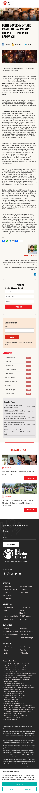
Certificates (24, 593)
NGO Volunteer (27, 675)
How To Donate (27, 705)
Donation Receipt (26, 638)
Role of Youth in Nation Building (13, 713)
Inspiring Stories (10, 378)
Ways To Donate (9, 709)
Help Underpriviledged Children (13, 693)
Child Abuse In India (9, 687)
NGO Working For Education (12, 697)
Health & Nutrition (10, 369)
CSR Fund (20, 717)
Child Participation (24, 677)
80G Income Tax (26, 685)
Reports (23, 650)
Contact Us (24, 634)
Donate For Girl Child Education (25, 707)
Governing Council (10, 589)
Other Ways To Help (11, 631)
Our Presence (25, 607)
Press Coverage (25, 647)
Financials (7, 598)
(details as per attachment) (9, 761)
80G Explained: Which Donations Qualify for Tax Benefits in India (14, 412)
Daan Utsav (18, 675)
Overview (7, 586)
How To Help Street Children (12, 685)
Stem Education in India (10, 719)
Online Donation (8, 666)
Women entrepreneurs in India (21, 711)
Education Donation (24, 664)
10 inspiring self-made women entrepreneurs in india (13, 406)
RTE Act (21, 695)
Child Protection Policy (10, 695)
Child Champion (8, 675)
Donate (6, 628)
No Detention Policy (10, 717)
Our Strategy (8, 607)
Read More (30, 478)
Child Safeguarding (11, 634)
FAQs (6, 653)
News (6, 650)
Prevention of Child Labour (12, 681)
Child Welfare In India (10, 670)
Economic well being (11, 616)
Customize (10, 789)
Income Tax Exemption (10, 664)
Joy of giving (7, 711)
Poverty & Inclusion (11, 381)
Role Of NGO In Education (11, 699)
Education (8, 361)
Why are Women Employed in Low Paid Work (17, 715)
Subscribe (11, 544)
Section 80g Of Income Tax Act (12, 705)
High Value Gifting (26, 631)
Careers (6, 638)
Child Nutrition (22, 670)
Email (7, 326)
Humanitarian (9, 373)
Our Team (23, 589)
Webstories (24, 653)
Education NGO (8, 671)
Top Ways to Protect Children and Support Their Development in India (15, 417)
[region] (19, 781)
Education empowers (22, 679)
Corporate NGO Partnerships (23, 666)
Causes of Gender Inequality (25, 687)
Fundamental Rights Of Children (13, 683)
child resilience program (21, 671)
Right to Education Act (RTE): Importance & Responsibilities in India (14, 432)
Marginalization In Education (12, 689)
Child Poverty (30, 673)
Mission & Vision (26, 586)
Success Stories (9, 394)
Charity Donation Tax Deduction (13, 703)
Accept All (19, 784)
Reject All (28, 789)
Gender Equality (20, 668)
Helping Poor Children (10, 677)
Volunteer (23, 628)
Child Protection (10, 357)
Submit (11, 337)
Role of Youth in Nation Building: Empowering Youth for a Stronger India (14, 424)
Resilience (8, 386)
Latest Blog (8, 647)
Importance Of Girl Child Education (14, 691)
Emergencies (9, 365)
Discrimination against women (24, 709)
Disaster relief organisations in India (14, 673)
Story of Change (10, 389)
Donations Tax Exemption (11, 701)
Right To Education (9, 707)
